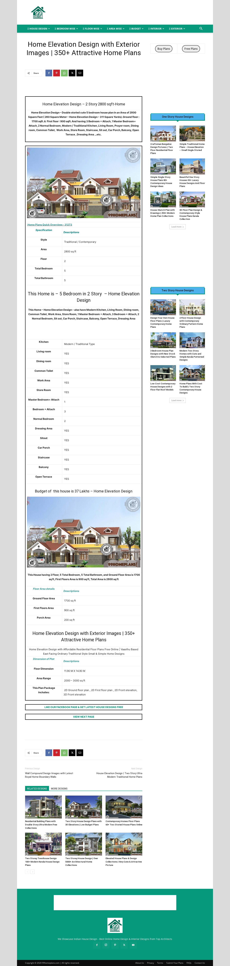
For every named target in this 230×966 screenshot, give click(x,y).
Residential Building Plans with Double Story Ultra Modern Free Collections (41, 824)
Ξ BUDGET (135, 28)
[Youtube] (133, 945)
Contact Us (200, 962)
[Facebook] (48, 73)
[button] (201, 29)
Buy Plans (163, 49)
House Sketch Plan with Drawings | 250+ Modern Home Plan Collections (162, 213)
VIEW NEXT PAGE (83, 716)
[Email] (79, 73)
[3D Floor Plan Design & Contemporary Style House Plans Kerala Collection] (192, 199)
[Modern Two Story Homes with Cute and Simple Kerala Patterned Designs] (192, 340)
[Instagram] (106, 945)
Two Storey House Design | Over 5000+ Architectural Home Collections (81, 861)
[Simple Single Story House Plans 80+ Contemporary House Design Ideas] (163, 166)
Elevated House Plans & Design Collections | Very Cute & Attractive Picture (124, 861)
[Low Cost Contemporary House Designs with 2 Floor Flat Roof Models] (163, 373)
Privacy (150, 962)
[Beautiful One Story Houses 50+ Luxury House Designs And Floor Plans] (192, 166)
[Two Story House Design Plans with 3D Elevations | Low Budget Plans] (83, 807)
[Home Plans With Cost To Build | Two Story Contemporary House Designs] (192, 373)
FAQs (189, 962)
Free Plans (191, 49)
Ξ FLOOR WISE (91, 28)
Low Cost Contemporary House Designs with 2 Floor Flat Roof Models (162, 386)
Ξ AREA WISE (114, 28)
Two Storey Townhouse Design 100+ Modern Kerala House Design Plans (42, 861)
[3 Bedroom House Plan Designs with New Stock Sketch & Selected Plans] (163, 340)
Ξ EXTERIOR (175, 28)
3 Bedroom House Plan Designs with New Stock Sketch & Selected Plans (163, 353)
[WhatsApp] (64, 73)
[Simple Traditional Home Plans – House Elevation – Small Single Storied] (192, 133)
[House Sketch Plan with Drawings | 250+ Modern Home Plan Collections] (163, 199)
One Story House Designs (177, 116)
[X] (72, 73)
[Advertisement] (143, 12)
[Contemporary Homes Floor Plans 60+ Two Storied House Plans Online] (124, 807)
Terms (160, 962)
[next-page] (32, 872)
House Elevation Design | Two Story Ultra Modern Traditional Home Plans (119, 775)
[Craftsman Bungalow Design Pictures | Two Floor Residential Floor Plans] (163, 133)
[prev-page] (27, 872)
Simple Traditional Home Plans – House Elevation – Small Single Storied (192, 147)
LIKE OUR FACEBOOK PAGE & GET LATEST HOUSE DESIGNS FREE (83, 707)
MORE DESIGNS (59, 788)
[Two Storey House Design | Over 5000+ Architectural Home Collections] (83, 844)
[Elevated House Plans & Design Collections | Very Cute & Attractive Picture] (124, 844)
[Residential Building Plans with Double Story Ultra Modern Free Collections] (43, 807)
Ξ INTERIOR (154, 28)
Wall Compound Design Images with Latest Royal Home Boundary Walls (49, 775)
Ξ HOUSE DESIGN (37, 28)
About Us (139, 962)
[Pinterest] (56, 73)
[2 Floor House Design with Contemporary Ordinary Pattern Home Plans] (192, 307)
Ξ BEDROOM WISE (65, 28)
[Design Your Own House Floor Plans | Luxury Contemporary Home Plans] (163, 307)
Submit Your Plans (174, 962)
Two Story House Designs (177, 290)
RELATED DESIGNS (37, 788)
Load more (176, 226)
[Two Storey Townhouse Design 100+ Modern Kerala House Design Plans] (43, 844)
